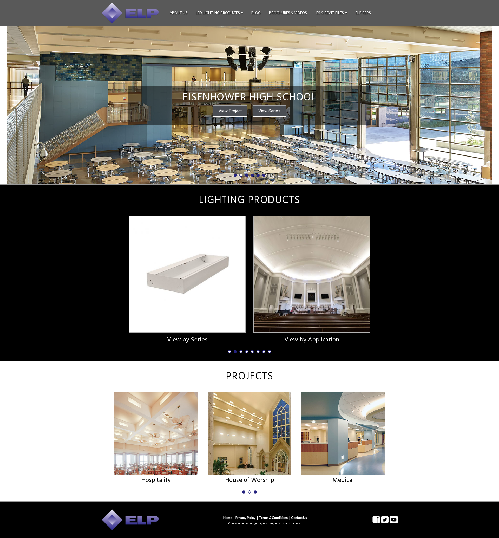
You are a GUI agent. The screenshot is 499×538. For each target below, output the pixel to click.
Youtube (394, 519)
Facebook (376, 520)
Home (227, 518)
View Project (230, 110)
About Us (178, 13)
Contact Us (299, 518)
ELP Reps (363, 13)
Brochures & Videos (288, 13)
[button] (31, 105)
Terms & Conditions (273, 518)
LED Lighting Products (218, 13)
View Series (269, 110)
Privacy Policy (245, 518)
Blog (256, 13)
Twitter (384, 520)
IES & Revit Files (329, 13)
